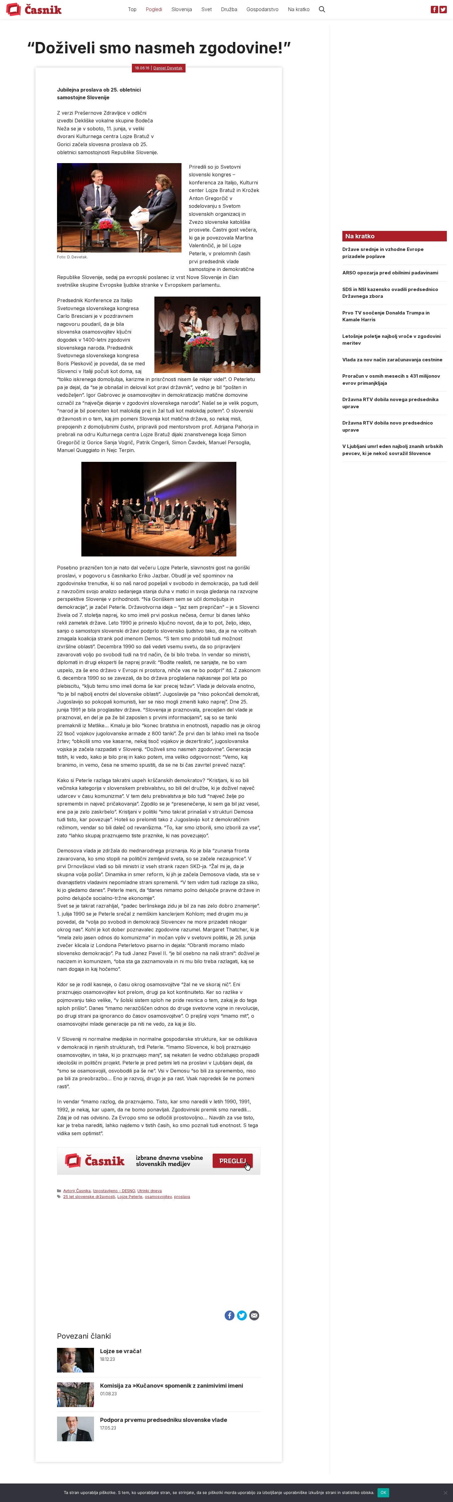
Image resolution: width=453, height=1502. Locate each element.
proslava (182, 1196)
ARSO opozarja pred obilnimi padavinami (390, 273)
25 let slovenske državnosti (89, 1196)
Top (132, 9)
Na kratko (299, 9)
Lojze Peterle (129, 1196)
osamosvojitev (158, 1196)
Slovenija (181, 9)
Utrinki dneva (149, 1190)
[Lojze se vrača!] (75, 1371)
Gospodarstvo (263, 9)
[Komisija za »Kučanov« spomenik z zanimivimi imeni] (75, 1405)
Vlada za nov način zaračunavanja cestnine (392, 360)
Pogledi (154, 9)
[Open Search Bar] (322, 9)
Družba (229, 9)
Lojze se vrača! (120, 1351)
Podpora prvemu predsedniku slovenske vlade (163, 1420)
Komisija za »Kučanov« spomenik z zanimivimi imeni (171, 1385)
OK (383, 1492)
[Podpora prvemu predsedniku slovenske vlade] (75, 1439)
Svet (206, 9)
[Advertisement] (158, 1261)
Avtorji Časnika (77, 1190)
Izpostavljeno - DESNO (114, 1190)
